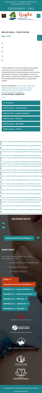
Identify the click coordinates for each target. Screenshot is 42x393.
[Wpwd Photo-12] (21, 183)
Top (39, 39)
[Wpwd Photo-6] (21, 199)
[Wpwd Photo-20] (21, 154)
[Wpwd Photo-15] (21, 196)
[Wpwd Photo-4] (21, 172)
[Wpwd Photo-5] (21, 193)
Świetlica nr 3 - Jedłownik (14, 304)
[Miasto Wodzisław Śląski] (21, 361)
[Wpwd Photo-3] (21, 160)
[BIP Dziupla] (21, 317)
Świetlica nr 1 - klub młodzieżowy (18, 294)
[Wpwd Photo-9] (21, 169)
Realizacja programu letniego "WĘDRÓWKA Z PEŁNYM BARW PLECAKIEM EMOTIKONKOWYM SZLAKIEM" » (17, 90)
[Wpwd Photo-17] (21, 179)
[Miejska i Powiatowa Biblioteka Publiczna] (21, 342)
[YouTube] (3, 227)
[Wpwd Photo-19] (21, 205)
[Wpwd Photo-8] (20, 202)
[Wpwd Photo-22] (20, 186)
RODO (6, 280)
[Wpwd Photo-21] (20, 151)
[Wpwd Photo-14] (21, 212)
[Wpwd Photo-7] (21, 209)
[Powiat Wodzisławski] (21, 374)
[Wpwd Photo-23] (21, 175)
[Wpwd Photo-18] (20, 166)
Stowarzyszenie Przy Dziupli (17, 238)
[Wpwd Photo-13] (20, 141)
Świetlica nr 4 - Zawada (13, 309)
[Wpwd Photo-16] (21, 164)
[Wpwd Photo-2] (21, 148)
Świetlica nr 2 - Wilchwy (13, 299)
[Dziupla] (21, 15)
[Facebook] (3, 223)
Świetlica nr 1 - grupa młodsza (16, 289)
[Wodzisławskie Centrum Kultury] (21, 327)
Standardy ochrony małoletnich (17, 284)
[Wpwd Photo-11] (21, 144)
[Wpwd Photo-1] (21, 157)
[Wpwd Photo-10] (21, 189)
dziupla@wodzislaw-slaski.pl (18, 267)
